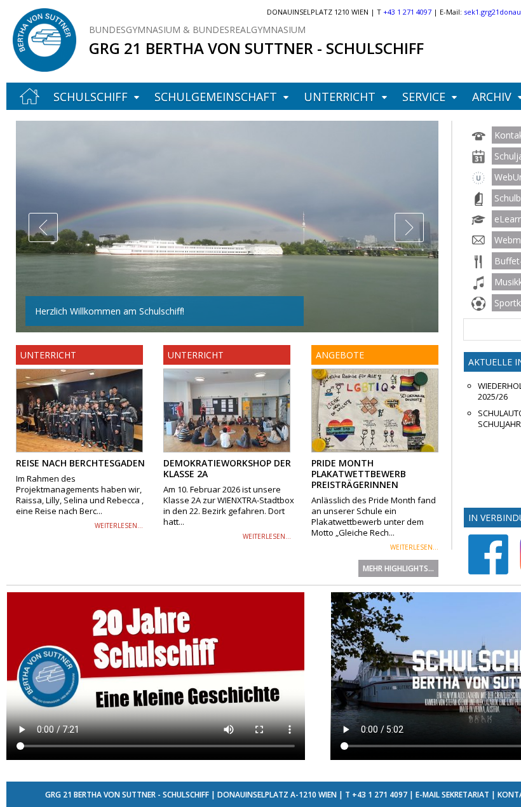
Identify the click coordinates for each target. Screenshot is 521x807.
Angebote (340, 355)
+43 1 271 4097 (379, 794)
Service (423, 96)
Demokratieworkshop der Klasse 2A (227, 468)
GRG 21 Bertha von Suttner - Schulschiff (256, 47)
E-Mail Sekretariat (452, 794)
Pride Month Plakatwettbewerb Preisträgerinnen (358, 474)
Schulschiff (90, 96)
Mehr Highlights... (398, 568)
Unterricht (340, 96)
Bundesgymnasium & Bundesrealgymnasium (197, 30)
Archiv (491, 96)
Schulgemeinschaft (215, 96)
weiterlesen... (119, 525)
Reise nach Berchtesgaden (80, 463)
